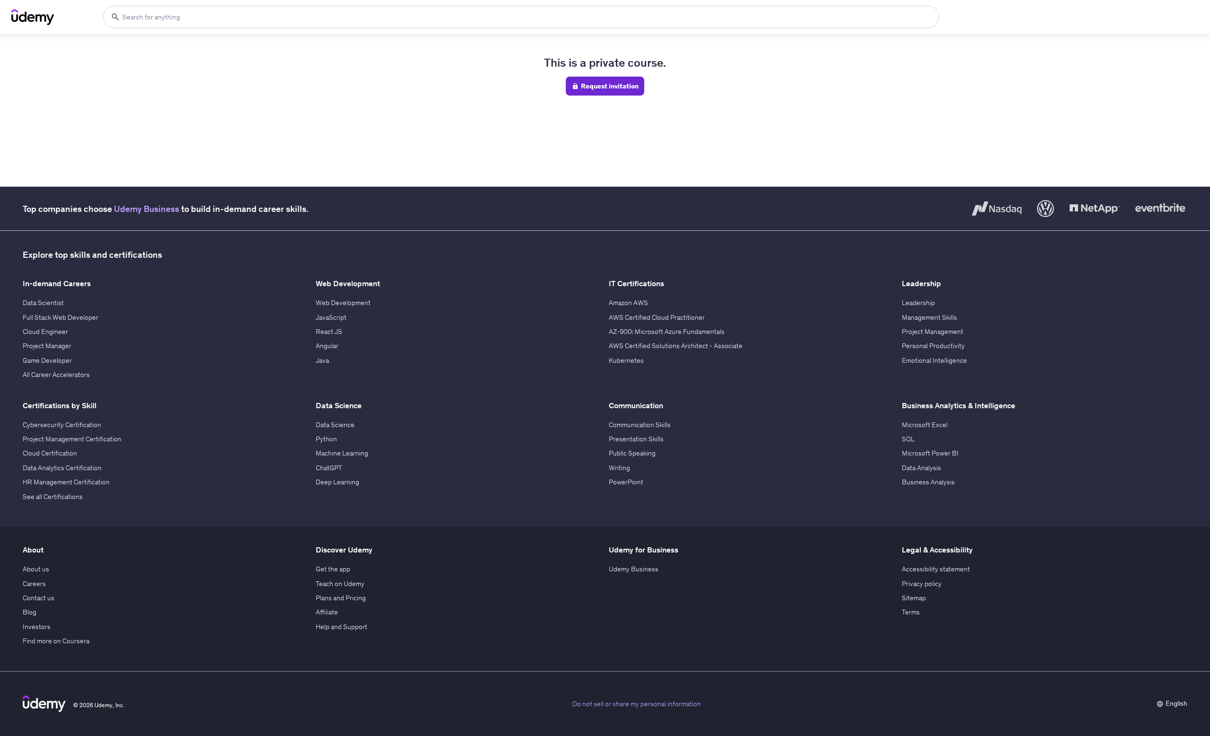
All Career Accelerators (56, 374)
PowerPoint (626, 482)
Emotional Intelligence (934, 360)
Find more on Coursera (56, 641)
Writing (619, 468)
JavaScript (331, 317)
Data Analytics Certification (62, 468)
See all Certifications (53, 496)
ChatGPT (329, 468)
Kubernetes (626, 360)
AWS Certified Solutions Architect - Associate (676, 346)
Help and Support (341, 626)
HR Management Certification (66, 482)
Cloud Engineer (45, 331)
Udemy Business (146, 208)
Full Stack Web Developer (60, 317)
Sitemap (914, 598)
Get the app (333, 569)
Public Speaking (632, 453)
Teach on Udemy (340, 583)
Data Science (335, 425)
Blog (29, 612)
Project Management (932, 331)
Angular (327, 346)
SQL (908, 439)
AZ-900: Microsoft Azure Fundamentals (667, 331)
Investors (37, 626)
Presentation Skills (636, 439)
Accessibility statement (936, 569)
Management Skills (929, 317)
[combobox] (521, 17)
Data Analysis (921, 468)
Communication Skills (640, 425)
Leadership (918, 302)
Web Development (343, 302)
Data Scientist (43, 302)
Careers (34, 583)
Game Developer (47, 360)
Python (326, 439)
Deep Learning (337, 482)
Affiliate (327, 612)
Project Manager (47, 346)
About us (36, 569)
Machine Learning (342, 453)
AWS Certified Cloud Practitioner (657, 317)
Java (322, 360)
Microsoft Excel (925, 425)
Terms (911, 612)
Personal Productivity (933, 346)
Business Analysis (928, 482)
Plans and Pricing (341, 598)
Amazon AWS (628, 302)
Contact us (38, 598)
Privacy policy (922, 583)
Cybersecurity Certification (62, 425)
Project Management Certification (72, 439)
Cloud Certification (50, 453)
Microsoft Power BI (930, 453)
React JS (329, 331)
